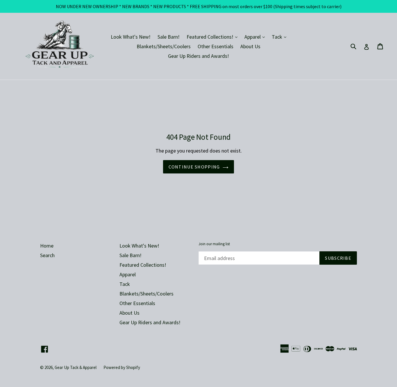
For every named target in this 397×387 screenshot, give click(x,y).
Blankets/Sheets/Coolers (164, 46)
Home (46, 245)
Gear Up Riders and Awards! (198, 56)
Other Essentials (215, 46)
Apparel (256, 36)
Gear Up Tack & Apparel (75, 367)
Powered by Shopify (121, 367)
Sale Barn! (169, 36)
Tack (280, 36)
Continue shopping (194, 167)
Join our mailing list (214, 244)
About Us (250, 46)
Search (47, 255)
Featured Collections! (213, 36)
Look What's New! (131, 36)
